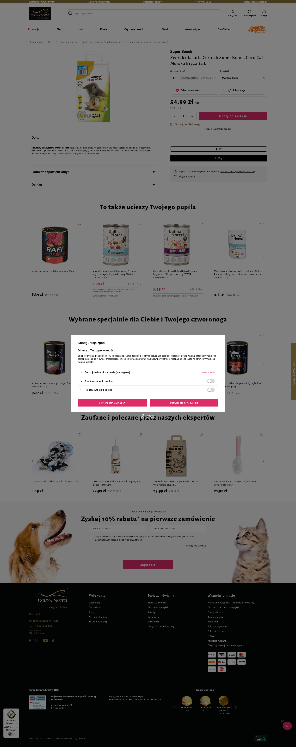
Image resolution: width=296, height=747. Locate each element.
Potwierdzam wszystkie (184, 402)
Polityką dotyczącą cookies (155, 356)
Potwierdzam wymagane (112, 402)
